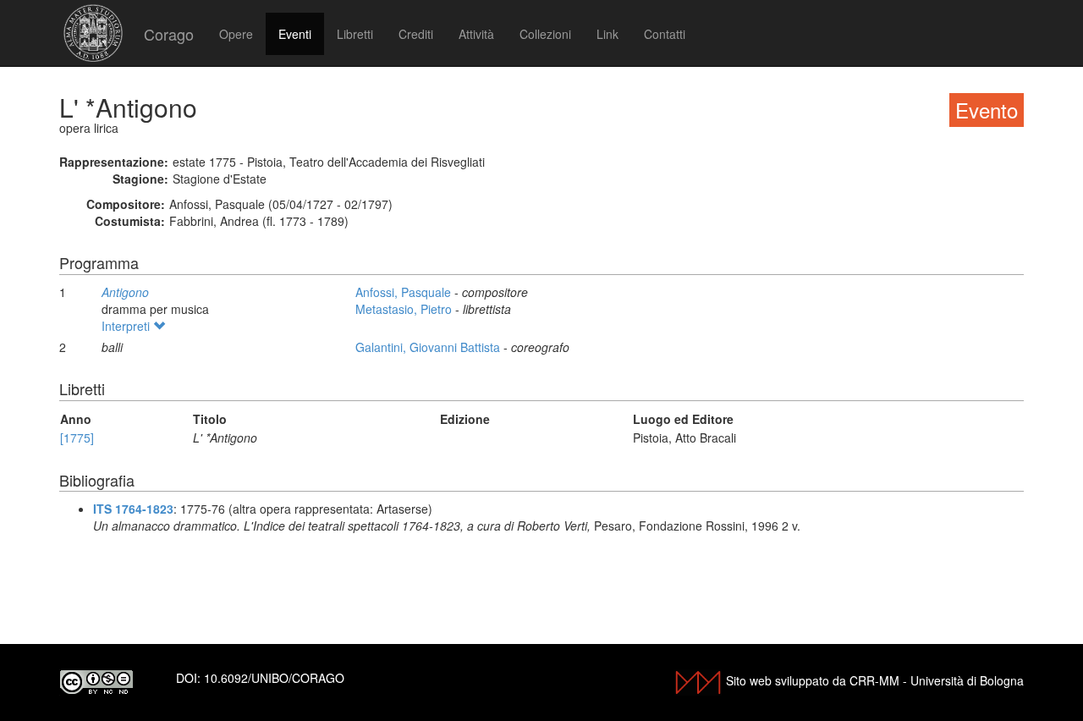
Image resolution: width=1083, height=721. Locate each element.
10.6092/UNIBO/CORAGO (274, 677)
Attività (476, 33)
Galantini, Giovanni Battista (429, 346)
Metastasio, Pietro (405, 308)
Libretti (355, 33)
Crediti (416, 33)
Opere (236, 33)
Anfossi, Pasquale (404, 291)
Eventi (294, 33)
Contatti (664, 33)
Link (607, 33)
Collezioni (545, 33)
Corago (169, 34)
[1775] (77, 437)
